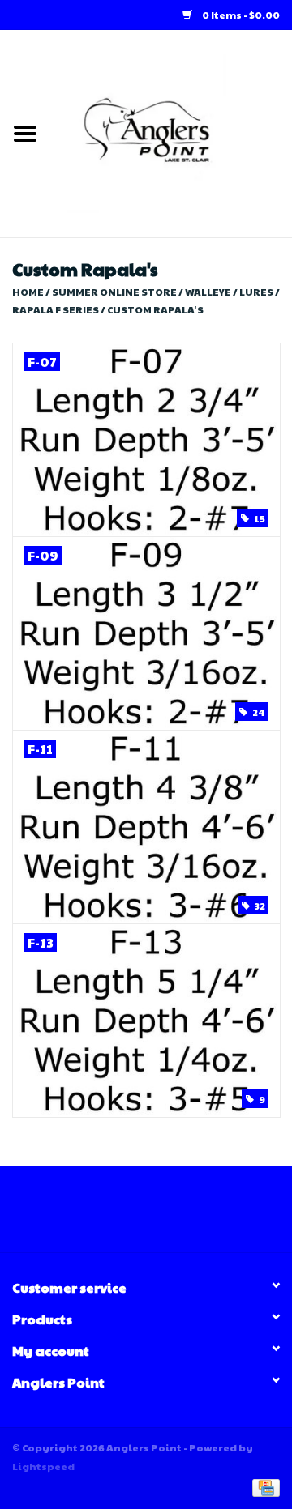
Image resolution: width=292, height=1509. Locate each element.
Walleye (208, 291)
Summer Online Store (114, 291)
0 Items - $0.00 (240, 14)
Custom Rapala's (155, 309)
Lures (256, 291)
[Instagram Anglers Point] (161, 1215)
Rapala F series (55, 309)
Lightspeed (43, 1466)
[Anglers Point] (171, 132)
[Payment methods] (263, 1486)
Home (28, 291)
